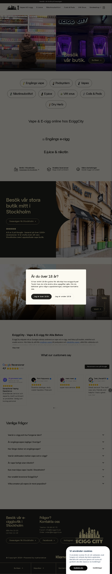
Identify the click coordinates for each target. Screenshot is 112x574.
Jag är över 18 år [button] (41, 296)
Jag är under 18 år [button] (63, 296)
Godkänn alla (78, 568)
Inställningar (97, 568)
